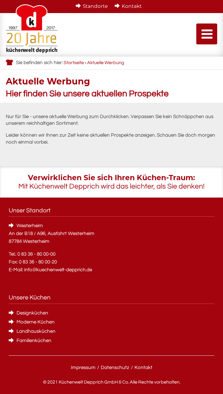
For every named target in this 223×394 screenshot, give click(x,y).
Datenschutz (115, 367)
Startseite (74, 62)
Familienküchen (34, 340)
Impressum (83, 367)
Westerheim (30, 225)
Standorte (95, 6)
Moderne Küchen (36, 322)
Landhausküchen (36, 331)
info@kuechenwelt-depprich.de (58, 269)
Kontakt (132, 6)
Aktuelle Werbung (105, 62)
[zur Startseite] (32, 28)
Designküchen (32, 313)
